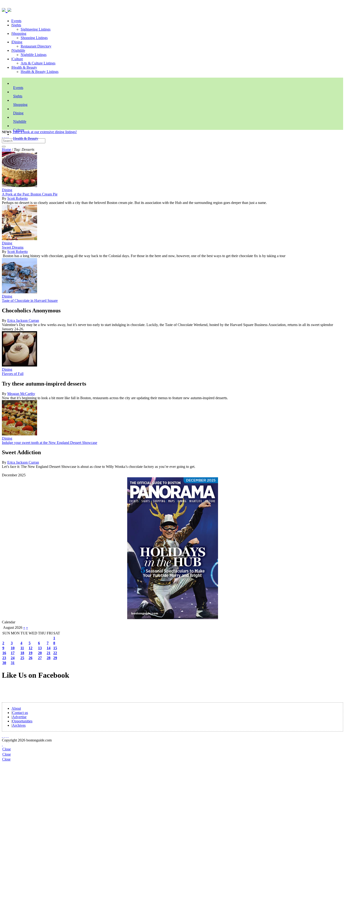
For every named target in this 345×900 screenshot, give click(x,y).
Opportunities (22, 721)
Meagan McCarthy (21, 394)
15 (55, 648)
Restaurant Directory (36, 46)
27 (40, 658)
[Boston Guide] (5, 9)
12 (30, 648)
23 (4, 658)
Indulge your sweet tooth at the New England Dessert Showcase (49, 443)
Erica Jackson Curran (23, 321)
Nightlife (18, 50)
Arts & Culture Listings (38, 63)
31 (13, 663)
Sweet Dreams (12, 247)
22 (55, 653)
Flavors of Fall (12, 374)
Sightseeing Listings (35, 29)
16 (4, 653)
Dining (17, 42)
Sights (16, 25)
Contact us (20, 713)
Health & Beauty (24, 67)
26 (30, 658)
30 (4, 663)
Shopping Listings (34, 38)
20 (40, 653)
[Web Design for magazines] (2, 744)
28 (48, 658)
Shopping (19, 34)
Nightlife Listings (33, 55)
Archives (19, 725)
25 (22, 658)
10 (13, 648)
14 (48, 648)
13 (40, 648)
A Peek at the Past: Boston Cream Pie (30, 194)
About (16, 708)
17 (13, 653)
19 (30, 653)
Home (6, 149)
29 (55, 658)
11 (22, 648)
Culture (17, 59)
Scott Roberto (17, 198)
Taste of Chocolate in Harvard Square (30, 301)
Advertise (19, 717)
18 (22, 653)
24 (13, 658)
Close (6, 749)
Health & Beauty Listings (39, 72)
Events (16, 21)
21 (48, 653)
